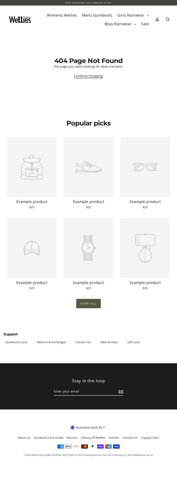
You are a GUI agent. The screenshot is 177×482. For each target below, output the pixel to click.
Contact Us (83, 342)
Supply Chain (150, 438)
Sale (145, 23)
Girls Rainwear (131, 15)
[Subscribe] (120, 392)
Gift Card (133, 342)
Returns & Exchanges (51, 342)
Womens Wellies (62, 15)
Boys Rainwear (119, 23)
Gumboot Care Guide (48, 438)
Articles (114, 438)
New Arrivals (109, 342)
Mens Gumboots (97, 15)
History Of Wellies (93, 438)
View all (88, 303)
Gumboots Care (16, 342)
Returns (72, 438)
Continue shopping (88, 76)
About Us (24, 438)
